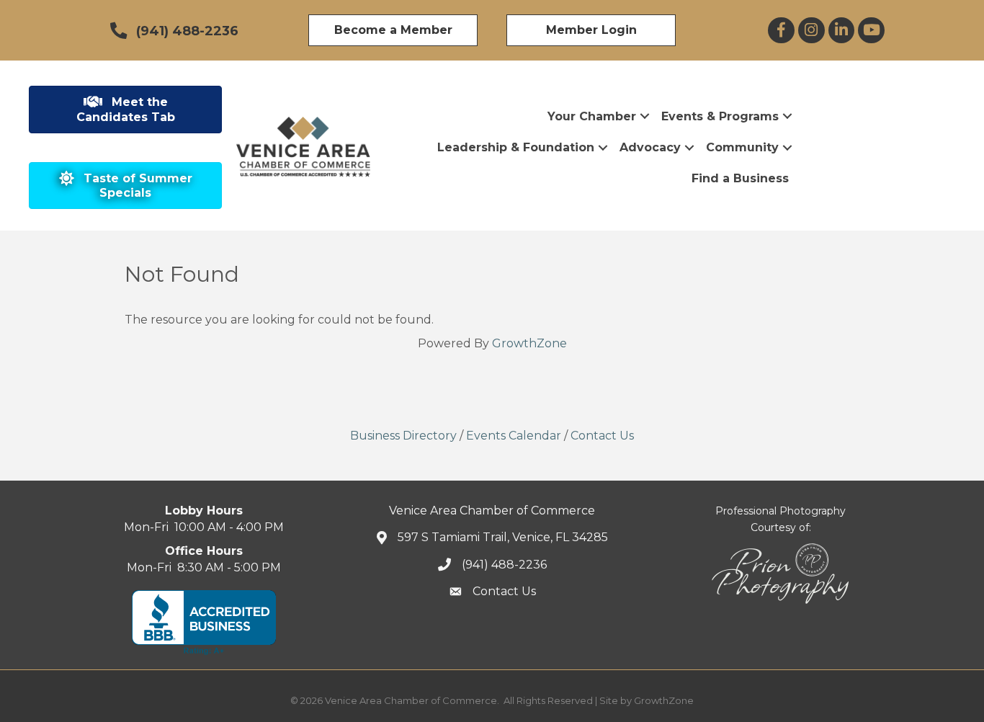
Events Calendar (513, 435)
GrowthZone (529, 343)
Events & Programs (720, 116)
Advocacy (650, 147)
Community (742, 147)
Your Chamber (591, 116)
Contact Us (602, 435)
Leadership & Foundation (515, 147)
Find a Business (740, 178)
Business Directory (403, 435)
